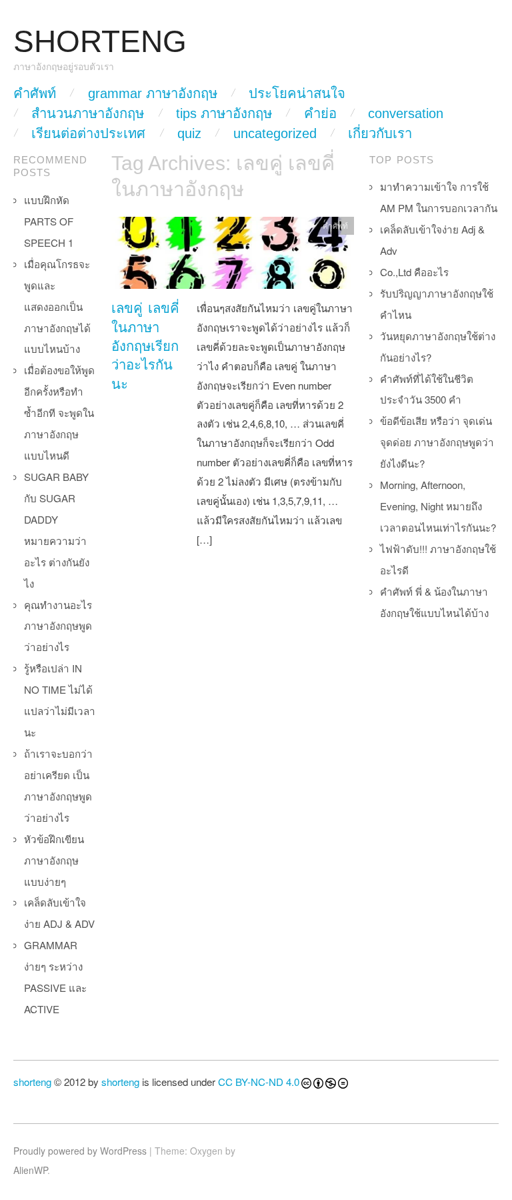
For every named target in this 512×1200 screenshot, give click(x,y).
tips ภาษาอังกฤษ (224, 113)
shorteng (32, 1082)
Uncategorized (275, 133)
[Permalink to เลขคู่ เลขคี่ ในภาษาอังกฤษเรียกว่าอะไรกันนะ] (232, 256)
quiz (189, 133)
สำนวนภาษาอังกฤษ (87, 113)
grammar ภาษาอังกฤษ (152, 93)
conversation (405, 113)
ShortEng (100, 42)
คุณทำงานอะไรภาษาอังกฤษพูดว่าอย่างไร (58, 626)
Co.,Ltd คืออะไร (414, 272)
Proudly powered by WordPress (80, 1150)
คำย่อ (320, 113)
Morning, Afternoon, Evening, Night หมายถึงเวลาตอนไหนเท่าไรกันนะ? (438, 506)
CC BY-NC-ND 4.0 (258, 1082)
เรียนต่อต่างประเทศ (88, 133)
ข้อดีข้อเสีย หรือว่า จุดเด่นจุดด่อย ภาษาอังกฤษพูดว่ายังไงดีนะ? (437, 442)
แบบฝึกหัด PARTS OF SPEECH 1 (48, 221)
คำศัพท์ (34, 93)
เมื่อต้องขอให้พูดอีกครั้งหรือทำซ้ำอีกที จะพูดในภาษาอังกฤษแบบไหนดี (59, 412)
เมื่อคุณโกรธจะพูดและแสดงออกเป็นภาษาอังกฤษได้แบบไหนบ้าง (57, 306)
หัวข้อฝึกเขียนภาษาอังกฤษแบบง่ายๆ (54, 860)
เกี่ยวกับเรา (380, 133)
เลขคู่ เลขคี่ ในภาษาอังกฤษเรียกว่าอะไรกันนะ (145, 346)
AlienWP (30, 1170)
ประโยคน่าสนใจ (297, 93)
